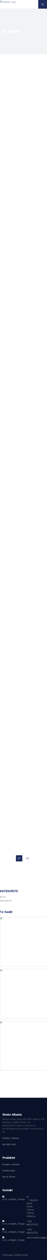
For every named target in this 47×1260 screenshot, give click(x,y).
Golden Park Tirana (16, 769)
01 (19, 858)
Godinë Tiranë (13, 678)
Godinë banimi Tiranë (18, 589)
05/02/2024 (10, 99)
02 (27, 858)
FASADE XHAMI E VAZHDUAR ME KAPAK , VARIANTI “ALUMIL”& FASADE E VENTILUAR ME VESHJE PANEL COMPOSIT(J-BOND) (22, 409)
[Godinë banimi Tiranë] (23, 552)
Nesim (10, 1255)
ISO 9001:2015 (9, 1144)
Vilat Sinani (11, 829)
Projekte (24, 99)
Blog (3, 897)
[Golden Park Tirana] (23, 733)
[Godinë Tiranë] (23, 641)
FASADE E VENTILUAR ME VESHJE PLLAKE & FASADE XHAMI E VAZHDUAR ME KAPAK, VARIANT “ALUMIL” (23, 109)
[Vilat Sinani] (23, 808)
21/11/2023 (9, 585)
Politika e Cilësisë (10, 1138)
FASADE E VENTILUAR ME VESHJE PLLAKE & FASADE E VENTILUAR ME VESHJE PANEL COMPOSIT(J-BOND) (23, 498)
